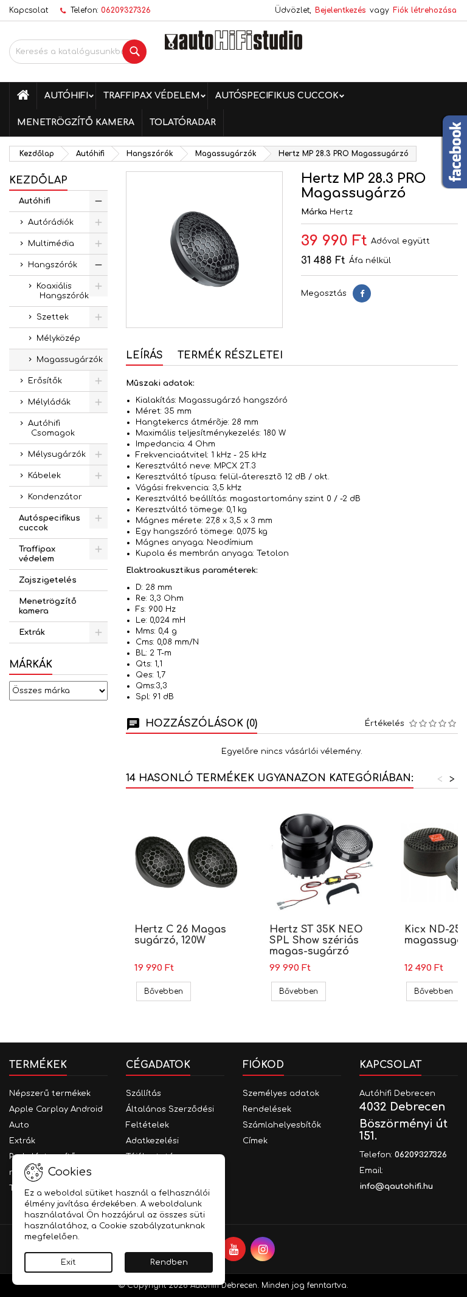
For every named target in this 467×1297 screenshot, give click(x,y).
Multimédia (51, 243)
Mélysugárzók (57, 454)
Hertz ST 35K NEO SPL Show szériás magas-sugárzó (316, 940)
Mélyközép (58, 338)
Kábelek (44, 475)
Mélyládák (49, 402)
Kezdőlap (38, 180)
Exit (68, 1262)
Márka (314, 212)
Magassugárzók (69, 359)
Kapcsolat (28, 10)
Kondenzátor (55, 497)
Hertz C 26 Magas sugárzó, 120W (180, 935)
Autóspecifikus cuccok (277, 95)
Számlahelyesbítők (282, 1125)
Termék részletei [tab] (230, 355)
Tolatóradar (183, 122)
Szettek (52, 317)
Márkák (30, 664)
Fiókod (263, 1064)
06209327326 (126, 10)
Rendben (169, 1262)
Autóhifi (66, 95)
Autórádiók (51, 222)
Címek (255, 1141)
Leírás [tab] (144, 355)
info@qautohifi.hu (396, 1186)
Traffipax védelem (151, 95)
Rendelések (267, 1109)
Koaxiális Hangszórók (62, 291)
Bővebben (167, 991)
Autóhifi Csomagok (51, 428)
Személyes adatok (281, 1093)
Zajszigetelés (48, 580)
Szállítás (143, 1093)
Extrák (32, 632)
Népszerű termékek (50, 1093)
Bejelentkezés (340, 10)
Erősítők (45, 381)
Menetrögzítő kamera (75, 122)
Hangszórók (52, 265)
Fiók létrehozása (425, 10)
